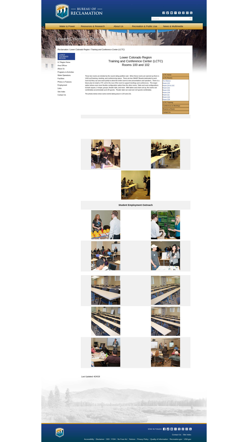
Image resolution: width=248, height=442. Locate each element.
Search (190, 19)
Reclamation (63, 49)
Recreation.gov (176, 439)
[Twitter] (167, 13)
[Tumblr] (179, 13)
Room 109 (166, 92)
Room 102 (166, 88)
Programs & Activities (66, 72)
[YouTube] (171, 13)
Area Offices (62, 65)
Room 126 (166, 97)
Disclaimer (100, 439)
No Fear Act (122, 439)
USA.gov (187, 439)
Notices (132, 439)
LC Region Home (64, 62)
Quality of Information (159, 439)
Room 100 (166, 83)
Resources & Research (93, 26)
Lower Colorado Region (80, 49)
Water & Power (67, 26)
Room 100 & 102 (168, 85)
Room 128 (166, 99)
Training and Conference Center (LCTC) (108, 49)
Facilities (61, 78)
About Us (118, 26)
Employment (62, 85)
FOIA (113, 439)
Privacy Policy (142, 439)
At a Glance (166, 81)
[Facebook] (163, 13)
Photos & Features (65, 82)
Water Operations (64, 75)
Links (60, 88)
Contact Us (62, 95)
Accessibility (89, 439)
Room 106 (166, 90)
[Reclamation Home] (79, 12)
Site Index (61, 92)
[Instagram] (187, 13)
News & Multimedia (172, 26)
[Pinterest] (183, 13)
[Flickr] (175, 13)
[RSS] (191, 13)
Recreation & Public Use (144, 26)
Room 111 (166, 95)
